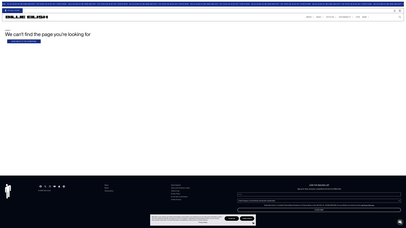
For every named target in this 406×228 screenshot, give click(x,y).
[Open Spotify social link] (64, 186)
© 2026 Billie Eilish (44, 190)
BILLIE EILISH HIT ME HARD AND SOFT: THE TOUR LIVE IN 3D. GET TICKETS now (31, 4)
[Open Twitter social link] (45, 186)
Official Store (13, 10)
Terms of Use (175, 191)
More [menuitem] (364, 17)
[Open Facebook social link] (40, 186)
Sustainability (109, 191)
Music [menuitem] (318, 17)
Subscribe (319, 210)
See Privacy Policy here (367, 205)
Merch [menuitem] (309, 17)
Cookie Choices (176, 199)
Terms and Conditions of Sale (180, 188)
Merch (107, 188)
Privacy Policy (175, 194)
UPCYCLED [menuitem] (330, 17)
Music (107, 185)
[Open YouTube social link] (54, 186)
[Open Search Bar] (400, 17)
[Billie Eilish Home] (27, 17)
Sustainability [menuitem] (345, 17)
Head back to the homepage (24, 41)
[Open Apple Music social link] (59, 186)
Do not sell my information (179, 196)
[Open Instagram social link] (50, 186)
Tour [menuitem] (358, 17)
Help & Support (176, 185)
